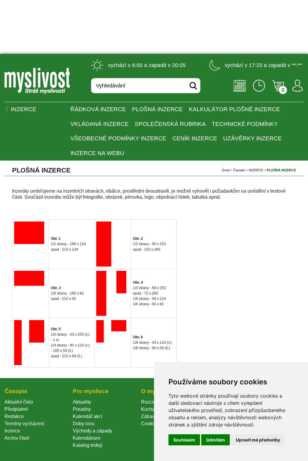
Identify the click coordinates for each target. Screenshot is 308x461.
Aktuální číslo (19, 402)
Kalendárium (86, 438)
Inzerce (12, 430)
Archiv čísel (17, 438)
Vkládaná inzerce (99, 124)
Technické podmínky (245, 124)
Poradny (82, 409)
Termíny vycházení (24, 423)
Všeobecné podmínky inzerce (118, 138)
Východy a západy (92, 430)
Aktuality (82, 402)
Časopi (239, 170)
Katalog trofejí (87, 445)
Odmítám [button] (215, 439)
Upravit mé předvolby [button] (258, 439)
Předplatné (16, 409)
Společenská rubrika (170, 124)
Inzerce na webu (97, 153)
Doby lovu (83, 423)
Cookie (150, 423)
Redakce (14, 416)
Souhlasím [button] (184, 439)
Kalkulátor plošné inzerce (234, 109)
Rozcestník (153, 402)
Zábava (149, 416)
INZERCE (256, 170)
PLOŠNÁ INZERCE (157, 109)
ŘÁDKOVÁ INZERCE (98, 109)
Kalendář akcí (87, 416)
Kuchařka (151, 409)
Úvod (225, 170)
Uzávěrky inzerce (252, 138)
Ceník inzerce (194, 138)
